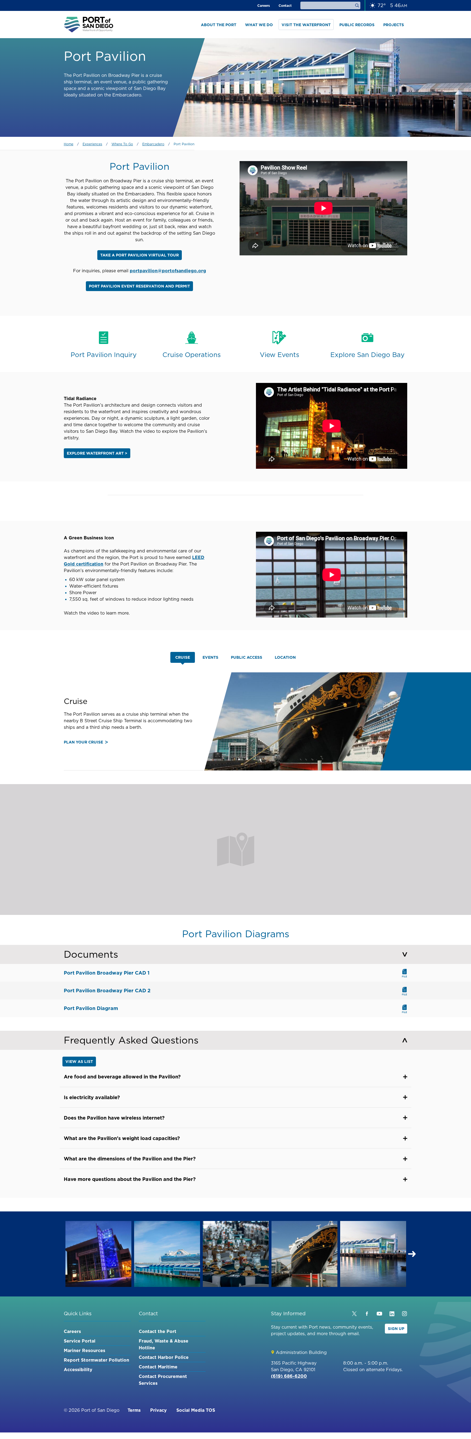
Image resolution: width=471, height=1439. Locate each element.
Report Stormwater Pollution (96, 1360)
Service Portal (79, 1341)
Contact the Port (157, 1331)
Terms (134, 1410)
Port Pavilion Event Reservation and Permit (139, 286)
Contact (285, 5)
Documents (91, 954)
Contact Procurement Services (163, 1379)
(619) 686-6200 (289, 1376)
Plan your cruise (83, 742)
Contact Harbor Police (164, 1357)
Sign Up (396, 1328)
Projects (393, 25)
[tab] (182, 657)
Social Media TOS (195, 1410)
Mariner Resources (84, 1350)
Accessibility (78, 1370)
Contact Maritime (158, 1367)
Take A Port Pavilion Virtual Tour (139, 255)
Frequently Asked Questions (131, 1040)
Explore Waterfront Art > (97, 453)
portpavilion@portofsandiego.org (168, 271)
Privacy (158, 1410)
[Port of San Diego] (88, 24)
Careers (263, 5)
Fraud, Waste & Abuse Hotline (163, 1344)
